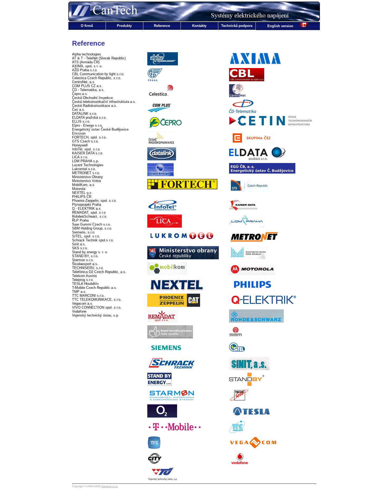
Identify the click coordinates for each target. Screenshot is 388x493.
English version (280, 26)
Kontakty (199, 26)
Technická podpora (236, 26)
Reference (162, 26)
